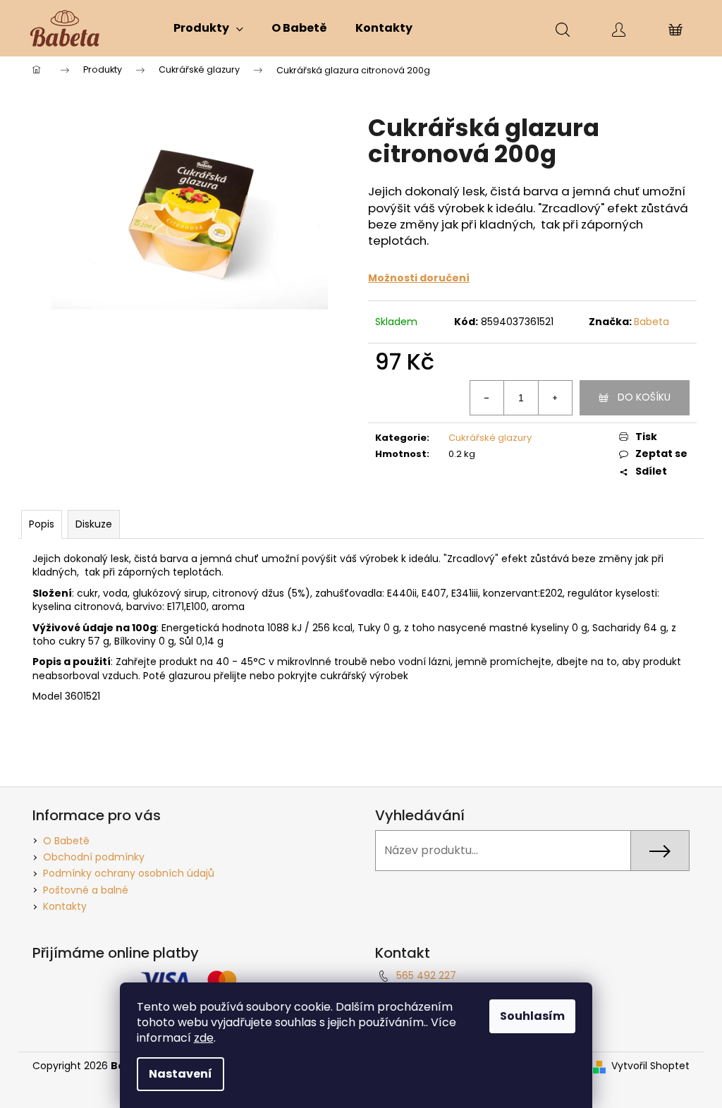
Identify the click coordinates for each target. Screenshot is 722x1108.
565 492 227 (426, 975)
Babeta (651, 322)
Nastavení (180, 1074)
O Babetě (66, 841)
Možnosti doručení (419, 278)
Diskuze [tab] (93, 524)
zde (204, 1038)
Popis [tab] (41, 524)
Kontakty (65, 906)
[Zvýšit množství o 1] (555, 398)
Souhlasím (532, 1016)
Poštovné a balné (85, 890)
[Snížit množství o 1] (487, 398)
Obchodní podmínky (94, 857)
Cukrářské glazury (490, 437)
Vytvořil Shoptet (650, 1066)
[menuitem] (208, 28)
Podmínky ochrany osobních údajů (128, 873)
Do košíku (644, 397)
